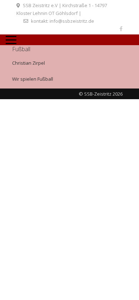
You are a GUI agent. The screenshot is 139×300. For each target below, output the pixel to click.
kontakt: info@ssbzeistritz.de (62, 21)
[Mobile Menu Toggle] (11, 39)
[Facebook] (121, 28)
